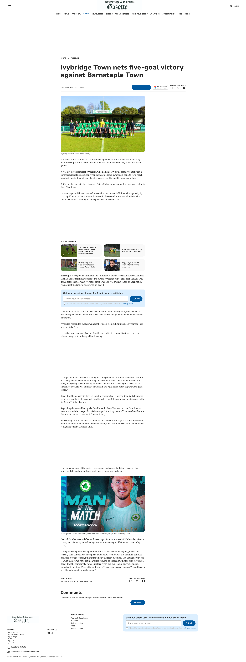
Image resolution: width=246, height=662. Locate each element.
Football (75, 58)
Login (236, 6)
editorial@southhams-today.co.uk (25, 651)
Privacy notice (128, 304)
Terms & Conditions (79, 618)
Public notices (77, 628)
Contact (74, 620)
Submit (136, 298)
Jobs (73, 626)
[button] (10, 5)
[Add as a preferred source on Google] (160, 87)
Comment (137, 602)
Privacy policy (77, 623)
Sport (63, 58)
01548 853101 (20, 647)
